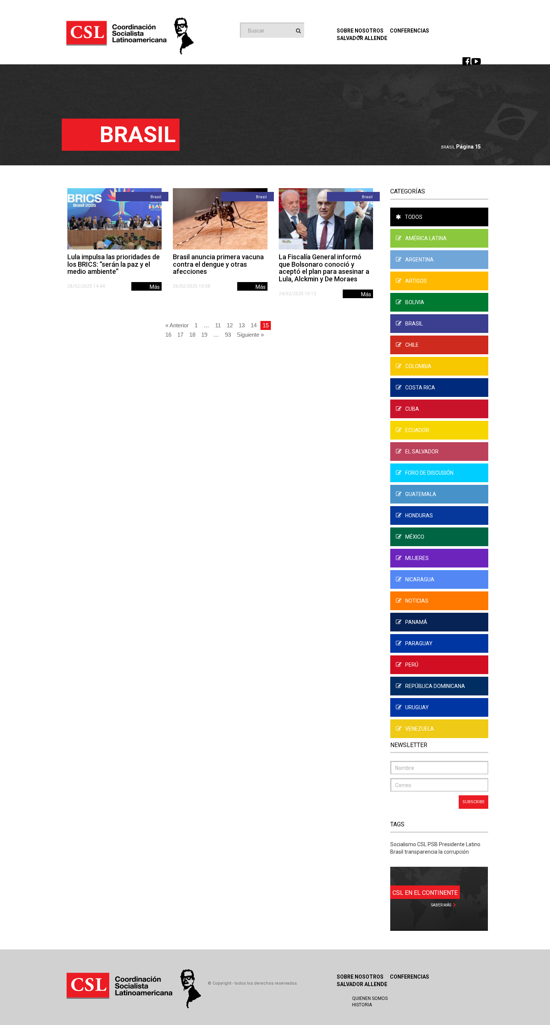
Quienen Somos (370, 998)
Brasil (448, 147)
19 (204, 334)
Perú (411, 665)
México (414, 537)
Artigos (416, 281)
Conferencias (409, 31)
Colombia (418, 366)
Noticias (416, 601)
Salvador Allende (362, 984)
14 (254, 325)
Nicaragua (419, 579)
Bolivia (414, 302)
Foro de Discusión (429, 473)
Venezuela (419, 729)
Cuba (412, 409)
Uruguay (417, 707)
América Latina (426, 238)
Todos (413, 217)
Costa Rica (420, 388)
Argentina (419, 260)
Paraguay (419, 643)
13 (242, 325)
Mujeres (417, 558)
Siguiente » (250, 334)
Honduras (419, 515)
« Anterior (177, 325)
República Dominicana (435, 686)
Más (155, 287)
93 (228, 334)
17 (180, 334)
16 (168, 334)
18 (192, 334)
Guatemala (420, 494)
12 (230, 325)
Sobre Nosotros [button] (360, 31)
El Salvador (422, 452)
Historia (362, 1004)
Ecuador (417, 430)
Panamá (416, 622)
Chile (412, 345)
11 (218, 325)
